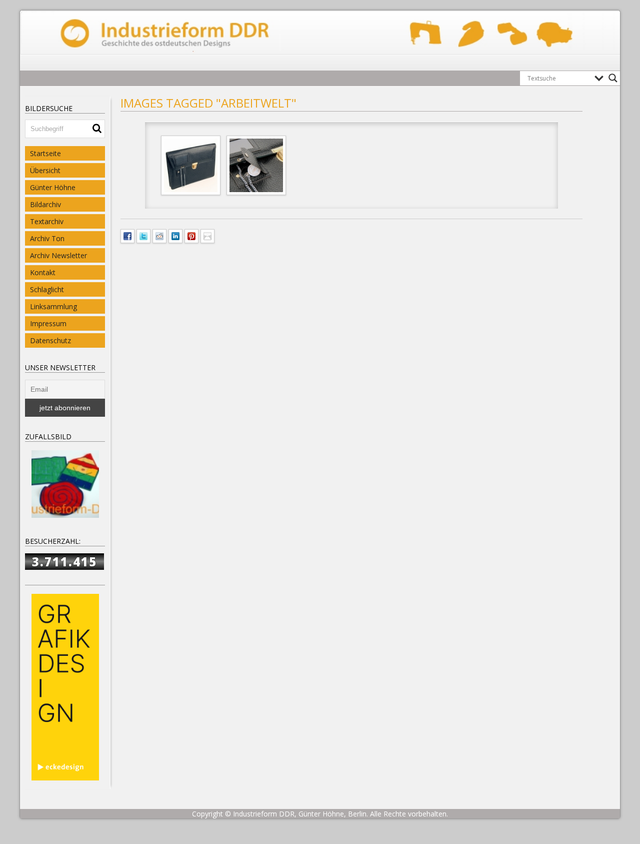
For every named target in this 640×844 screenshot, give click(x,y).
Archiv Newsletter (58, 255)
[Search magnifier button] (613, 78)
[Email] (207, 235)
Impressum (48, 323)
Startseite (45, 153)
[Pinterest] (191, 235)
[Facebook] (127, 235)
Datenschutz (50, 340)
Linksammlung (53, 306)
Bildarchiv (45, 204)
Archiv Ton (47, 238)
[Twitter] (143, 235)
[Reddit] (159, 235)
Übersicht (45, 170)
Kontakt (43, 272)
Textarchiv (47, 221)
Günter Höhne (53, 187)
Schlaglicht (47, 289)
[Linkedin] (175, 235)
